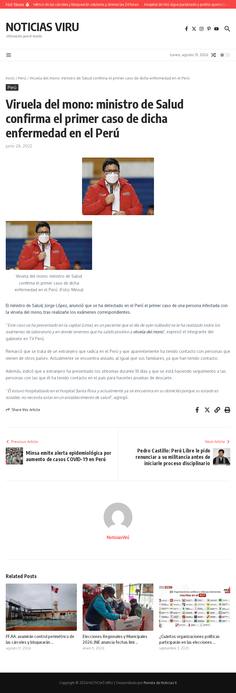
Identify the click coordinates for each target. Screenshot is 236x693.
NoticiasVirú (118, 537)
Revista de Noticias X (160, 683)
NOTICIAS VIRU (42, 26)
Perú (22, 78)
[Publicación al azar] (213, 55)
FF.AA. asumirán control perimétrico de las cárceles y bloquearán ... (40, 639)
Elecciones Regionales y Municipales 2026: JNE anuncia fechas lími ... (115, 639)
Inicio (10, 78)
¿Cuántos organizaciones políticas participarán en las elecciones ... (189, 639)
